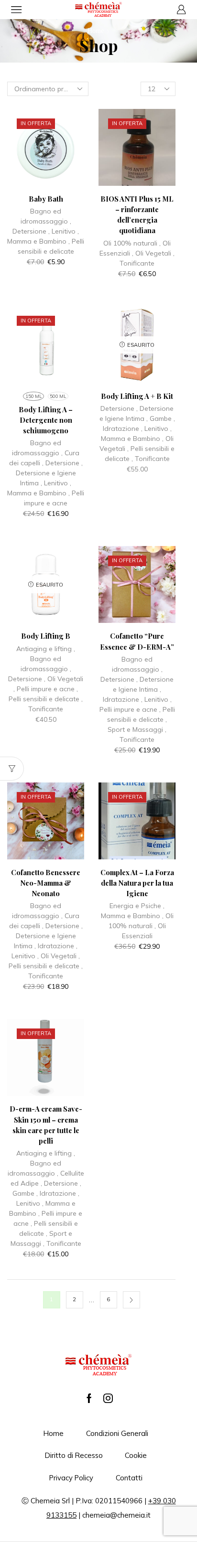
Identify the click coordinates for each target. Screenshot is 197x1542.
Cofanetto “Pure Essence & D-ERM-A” (137, 641)
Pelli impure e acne (46, 689)
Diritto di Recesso (74, 1455)
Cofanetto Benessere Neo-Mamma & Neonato (45, 882)
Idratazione (121, 428)
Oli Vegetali (153, 253)
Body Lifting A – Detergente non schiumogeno (46, 420)
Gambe (161, 418)
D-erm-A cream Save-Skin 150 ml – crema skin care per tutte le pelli (46, 1125)
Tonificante (137, 263)
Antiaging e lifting (44, 648)
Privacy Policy (71, 1477)
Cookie (136, 1455)
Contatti (129, 1477)
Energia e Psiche (135, 905)
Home (96, 30)
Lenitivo (64, 231)
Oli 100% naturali (130, 243)
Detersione (29, 231)
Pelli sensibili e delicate (44, 699)
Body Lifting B (45, 636)
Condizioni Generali (117, 1433)
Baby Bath (46, 198)
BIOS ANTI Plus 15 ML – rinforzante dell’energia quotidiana (137, 215)
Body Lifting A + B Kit (137, 396)
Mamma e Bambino (36, 241)
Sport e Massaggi (135, 729)
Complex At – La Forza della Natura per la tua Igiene (137, 882)
